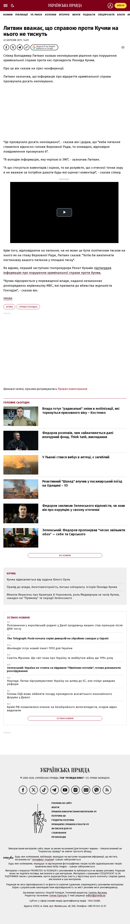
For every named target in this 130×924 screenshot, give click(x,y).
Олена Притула (58, 895)
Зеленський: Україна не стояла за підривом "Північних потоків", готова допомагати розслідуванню (64, 669)
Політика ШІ (58, 816)
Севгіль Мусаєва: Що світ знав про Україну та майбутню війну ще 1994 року (60, 658)
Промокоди (58, 837)
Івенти (76, 14)
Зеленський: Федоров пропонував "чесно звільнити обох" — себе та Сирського (83, 532)
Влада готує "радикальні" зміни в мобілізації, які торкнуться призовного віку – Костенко (80, 410)
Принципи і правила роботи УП (70, 824)
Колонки (50, 14)
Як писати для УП (61, 828)
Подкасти (89, 14)
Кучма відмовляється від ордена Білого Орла (38, 579)
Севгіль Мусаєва (98, 892)
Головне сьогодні (16, 402)
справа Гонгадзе (28, 307)
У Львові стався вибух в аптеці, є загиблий (75, 457)
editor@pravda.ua (95, 895)
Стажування (58, 832)
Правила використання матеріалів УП (73, 811)
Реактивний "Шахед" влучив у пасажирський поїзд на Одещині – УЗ (82, 483)
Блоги (121, 14)
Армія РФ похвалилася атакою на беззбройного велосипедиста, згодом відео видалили (62, 708)
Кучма (9, 307)
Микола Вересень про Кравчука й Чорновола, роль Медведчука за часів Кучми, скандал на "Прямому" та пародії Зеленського (63, 596)
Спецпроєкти (106, 14)
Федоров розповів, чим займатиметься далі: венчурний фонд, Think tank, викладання (78, 435)
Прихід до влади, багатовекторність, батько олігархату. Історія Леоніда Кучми (62, 587)
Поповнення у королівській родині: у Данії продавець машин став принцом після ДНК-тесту (65, 627)
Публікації (21, 14)
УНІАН (7, 298)
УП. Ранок (36, 14)
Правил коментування (72, 389)
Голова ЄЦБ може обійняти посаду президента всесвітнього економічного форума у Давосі (59, 695)
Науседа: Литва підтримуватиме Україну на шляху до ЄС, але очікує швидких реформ (61, 682)
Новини (8, 14)
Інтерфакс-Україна (42, 859)
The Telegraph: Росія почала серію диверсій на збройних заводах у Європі (57, 638)
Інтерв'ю (64, 14)
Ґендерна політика (62, 820)
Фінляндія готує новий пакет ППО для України (39, 648)
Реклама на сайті (61, 803)
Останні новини (18, 617)
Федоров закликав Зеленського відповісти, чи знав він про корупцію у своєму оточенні (83, 508)
